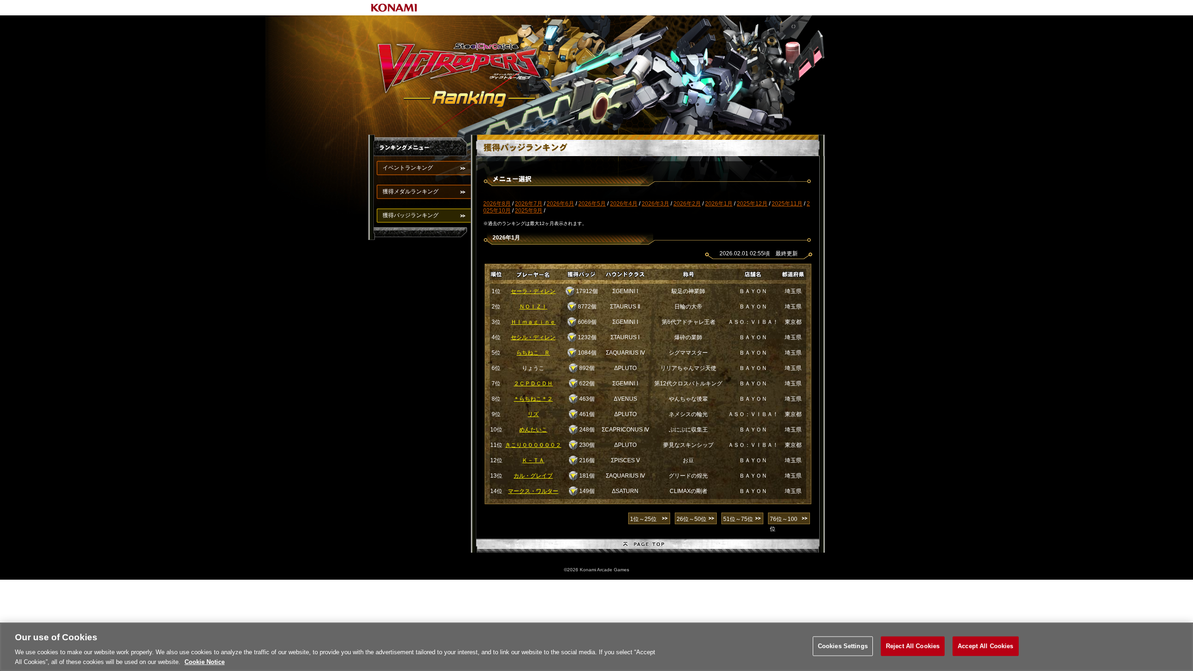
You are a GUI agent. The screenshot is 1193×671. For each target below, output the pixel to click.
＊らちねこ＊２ (533, 399)
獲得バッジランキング (411, 215)
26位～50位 (691, 519)
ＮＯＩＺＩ (533, 306)
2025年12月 (752, 203)
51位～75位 (738, 519)
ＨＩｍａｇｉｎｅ (533, 322)
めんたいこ (533, 429)
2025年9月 (528, 210)
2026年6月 (560, 203)
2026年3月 (655, 203)
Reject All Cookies (912, 646)
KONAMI (394, 8)
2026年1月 (719, 203)
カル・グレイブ (533, 475)
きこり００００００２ (533, 445)
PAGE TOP (648, 546)
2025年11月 (787, 203)
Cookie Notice (205, 661)
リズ (533, 414)
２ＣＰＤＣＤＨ (533, 383)
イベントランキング (408, 167)
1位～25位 (643, 519)
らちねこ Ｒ (533, 352)
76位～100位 (783, 520)
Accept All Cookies (985, 646)
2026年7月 (528, 203)
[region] (596, 647)
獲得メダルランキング (411, 191)
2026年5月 (592, 203)
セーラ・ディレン (533, 291)
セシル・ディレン (533, 337)
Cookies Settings (843, 646)
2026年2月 (687, 203)
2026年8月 (497, 203)
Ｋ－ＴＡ (533, 460)
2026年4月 (624, 203)
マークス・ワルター (533, 491)
